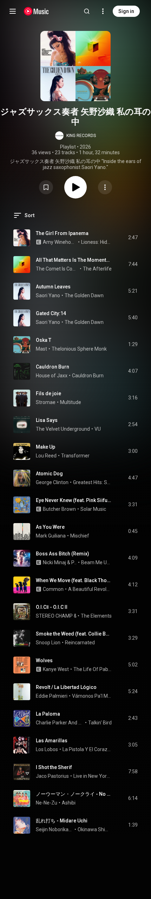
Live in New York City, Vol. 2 (92, 776)
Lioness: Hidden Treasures (96, 242)
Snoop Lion (48, 642)
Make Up (45, 447)
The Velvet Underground (63, 429)
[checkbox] (133, 238)
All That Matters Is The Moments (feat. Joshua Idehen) (74, 260)
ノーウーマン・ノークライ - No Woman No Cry (74, 794)
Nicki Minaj (54, 562)
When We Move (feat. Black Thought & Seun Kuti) (74, 580)
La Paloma (48, 714)
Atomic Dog (49, 473)
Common (53, 589)
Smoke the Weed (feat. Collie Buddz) (74, 634)
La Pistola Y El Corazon (87, 749)
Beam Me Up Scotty (96, 562)
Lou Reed (46, 455)
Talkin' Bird (100, 722)
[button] (75, 135)
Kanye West (56, 669)
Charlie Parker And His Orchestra (60, 722)
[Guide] (12, 11)
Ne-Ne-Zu (46, 803)
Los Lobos (47, 749)
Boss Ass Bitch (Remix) (62, 553)
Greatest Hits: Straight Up (92, 482)
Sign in (126, 11)
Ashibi (69, 803)
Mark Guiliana (51, 536)
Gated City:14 (51, 313)
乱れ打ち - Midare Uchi (61, 820)
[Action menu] (105, 187)
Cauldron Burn (52, 367)
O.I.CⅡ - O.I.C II (51, 607)
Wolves (44, 660)
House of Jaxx (51, 375)
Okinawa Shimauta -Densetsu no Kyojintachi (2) (95, 829)
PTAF (74, 562)
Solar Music (93, 509)
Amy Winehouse (60, 242)
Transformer (75, 455)
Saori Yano (48, 295)
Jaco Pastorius (52, 776)
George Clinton (52, 482)
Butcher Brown (59, 509)
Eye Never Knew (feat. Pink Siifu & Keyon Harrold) (74, 500)
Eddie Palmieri (51, 696)
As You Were (50, 527)
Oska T (43, 340)
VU (97, 429)
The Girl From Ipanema (62, 233)
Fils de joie (48, 393)
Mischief (79, 536)
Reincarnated (80, 642)
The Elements (96, 616)
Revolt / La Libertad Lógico (66, 687)
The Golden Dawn (84, 295)
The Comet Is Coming (57, 269)
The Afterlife (97, 269)
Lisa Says (47, 420)
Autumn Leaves (53, 286)
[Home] (36, 11)
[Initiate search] (86, 11)
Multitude (70, 402)
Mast (41, 349)
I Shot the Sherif (54, 767)
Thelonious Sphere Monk (79, 349)
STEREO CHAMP (54, 616)
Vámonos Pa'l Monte (92, 696)
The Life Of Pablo (92, 669)
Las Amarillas (51, 740)
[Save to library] (46, 187)
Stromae (45, 402)
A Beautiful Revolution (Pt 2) (90, 589)
